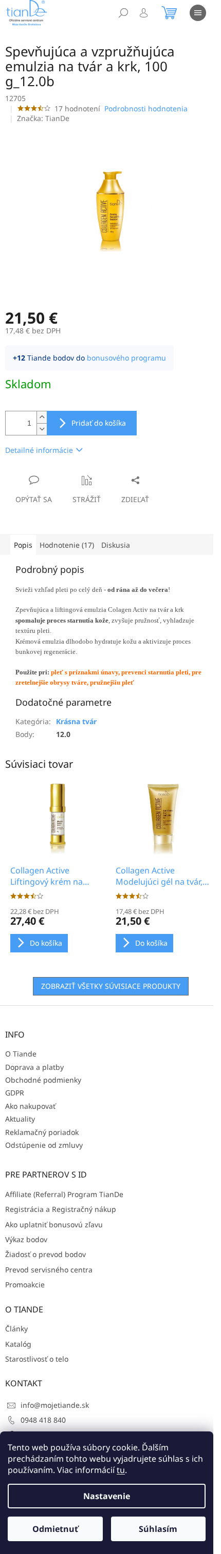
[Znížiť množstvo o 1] (41, 429)
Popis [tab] (23, 545)
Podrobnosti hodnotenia (146, 108)
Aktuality (20, 1119)
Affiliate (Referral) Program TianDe (64, 1194)
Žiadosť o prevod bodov (45, 1254)
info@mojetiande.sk (55, 1405)
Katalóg (18, 1344)
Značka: (43, 118)
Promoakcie (25, 1284)
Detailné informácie (39, 450)
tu (121, 1470)
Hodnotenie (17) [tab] (67, 545)
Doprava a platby (34, 1067)
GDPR (14, 1093)
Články (16, 1328)
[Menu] (198, 13)
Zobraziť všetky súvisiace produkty (110, 986)
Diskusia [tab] (115, 545)
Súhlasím (158, 1529)
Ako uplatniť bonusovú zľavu (54, 1224)
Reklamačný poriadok (42, 1132)
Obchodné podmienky (43, 1080)
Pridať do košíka (98, 423)
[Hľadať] (123, 13)
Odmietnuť (55, 1529)
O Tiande (20, 1054)
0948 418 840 (43, 1420)
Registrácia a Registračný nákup (60, 1209)
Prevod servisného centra (49, 1269)
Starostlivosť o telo (36, 1359)
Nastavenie (106, 1496)
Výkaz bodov (26, 1239)
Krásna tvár (76, 721)
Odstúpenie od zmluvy (44, 1145)
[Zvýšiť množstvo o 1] (41, 417)
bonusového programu (126, 358)
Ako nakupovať (30, 1106)
